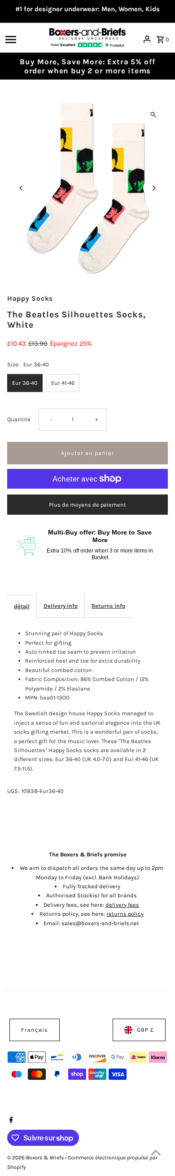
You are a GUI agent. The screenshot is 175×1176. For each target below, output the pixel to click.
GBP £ (145, 1029)
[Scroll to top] (156, 1152)
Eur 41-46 (62, 382)
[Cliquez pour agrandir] (153, 114)
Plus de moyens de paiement (87, 504)
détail (22, 606)
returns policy (125, 913)
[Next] (153, 188)
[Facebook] (10, 1121)
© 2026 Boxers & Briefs (36, 1157)
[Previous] (22, 188)
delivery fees (122, 904)
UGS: (13, 791)
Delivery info (61, 605)
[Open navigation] (24, 39)
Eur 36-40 (25, 382)
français (34, 1029)
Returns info (108, 605)
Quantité (19, 419)
